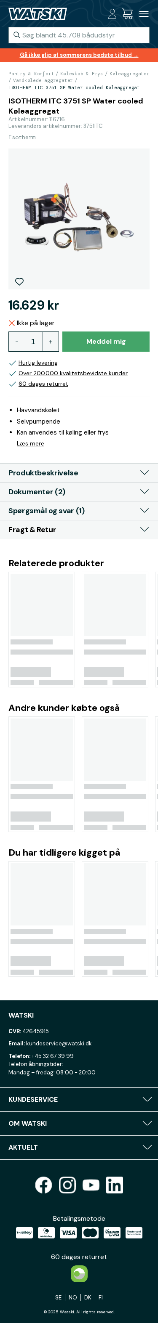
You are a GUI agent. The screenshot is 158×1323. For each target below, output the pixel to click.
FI (101, 1297)
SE (58, 1297)
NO (73, 1297)
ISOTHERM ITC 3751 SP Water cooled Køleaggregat (74, 87)
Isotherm (21, 137)
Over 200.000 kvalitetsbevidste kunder (73, 373)
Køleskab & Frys (81, 74)
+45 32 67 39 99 (53, 1056)
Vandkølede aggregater (43, 80)
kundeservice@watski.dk (59, 1043)
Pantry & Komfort (31, 74)
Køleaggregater (130, 74)
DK (87, 1297)
